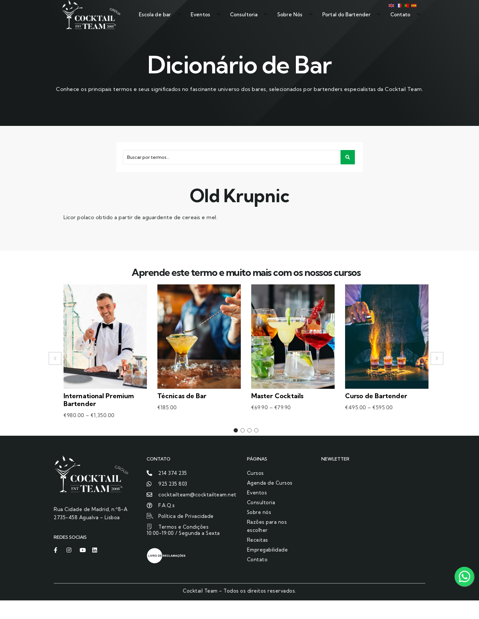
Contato (400, 14)
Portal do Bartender (346, 14)
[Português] (406, 5)
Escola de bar (155, 14)
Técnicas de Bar (182, 396)
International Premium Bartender (99, 400)
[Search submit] (348, 157)
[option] (105, 358)
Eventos (200, 14)
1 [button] (236, 430)
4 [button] (256, 430)
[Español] (413, 5)
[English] (391, 5)
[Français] (398, 5)
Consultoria (243, 14)
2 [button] (242, 430)
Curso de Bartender (376, 396)
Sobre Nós (289, 14)
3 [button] (249, 430)
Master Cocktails (277, 396)
